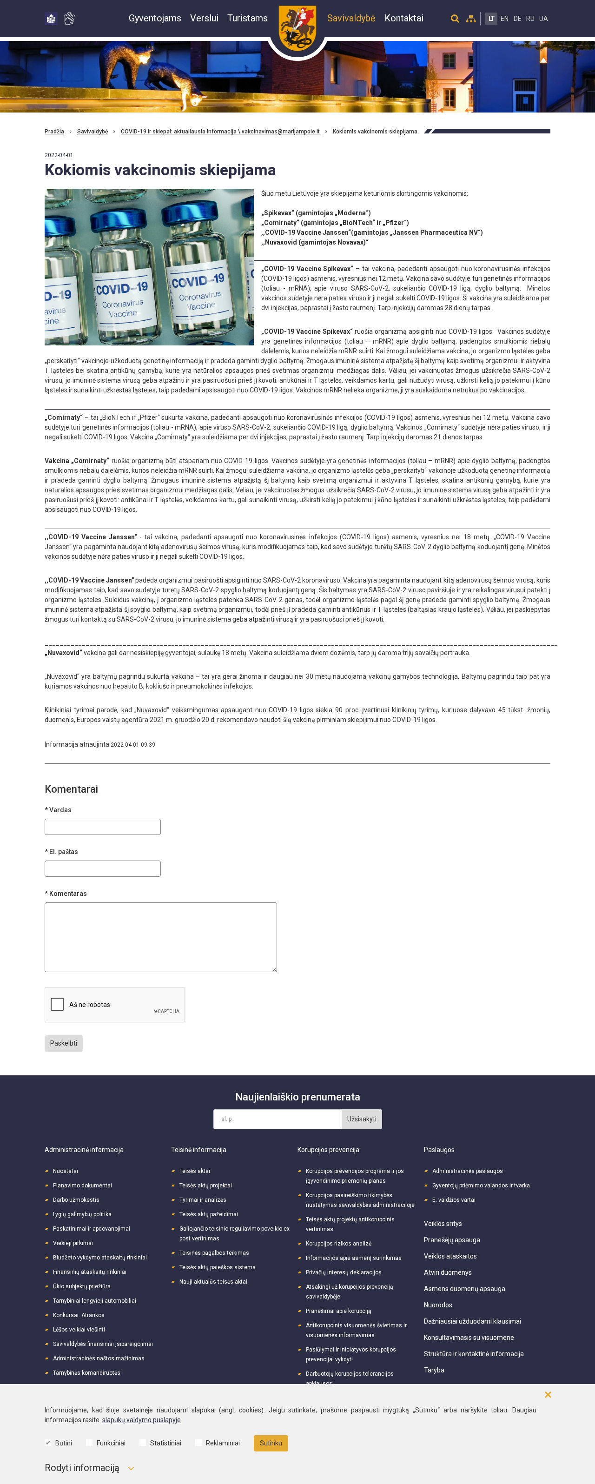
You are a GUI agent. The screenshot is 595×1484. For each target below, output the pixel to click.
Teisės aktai (194, 1171)
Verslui (204, 18)
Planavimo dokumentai (82, 1185)
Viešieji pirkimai (73, 1243)
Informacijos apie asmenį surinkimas (354, 1258)
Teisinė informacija (198, 1149)
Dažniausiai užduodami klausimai (472, 1321)
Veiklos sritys (443, 1223)
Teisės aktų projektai (205, 1185)
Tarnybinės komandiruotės (86, 1373)
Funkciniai (111, 1443)
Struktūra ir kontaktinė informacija (474, 1354)
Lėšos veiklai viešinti (79, 1329)
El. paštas (63, 851)
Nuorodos (438, 1305)
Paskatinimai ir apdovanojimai (91, 1229)
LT (492, 18)
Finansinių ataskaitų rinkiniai (89, 1272)
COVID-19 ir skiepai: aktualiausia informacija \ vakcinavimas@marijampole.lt (221, 131)
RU (530, 18)
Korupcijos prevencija (328, 1149)
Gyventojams (155, 18)
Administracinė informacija (84, 1149)
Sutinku (271, 1443)
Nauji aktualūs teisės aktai (213, 1282)
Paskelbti (63, 1043)
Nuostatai (65, 1171)
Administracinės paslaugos (467, 1171)
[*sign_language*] (69, 18)
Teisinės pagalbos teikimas (214, 1253)
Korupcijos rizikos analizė (338, 1243)
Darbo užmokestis (76, 1200)
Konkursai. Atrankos (79, 1315)
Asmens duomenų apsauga (464, 1288)
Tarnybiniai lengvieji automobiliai (94, 1301)
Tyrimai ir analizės (202, 1200)
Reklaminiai (223, 1443)
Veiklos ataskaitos (450, 1256)
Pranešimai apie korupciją (338, 1311)
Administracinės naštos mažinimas (99, 1358)
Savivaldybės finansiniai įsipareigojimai (103, 1344)
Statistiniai (165, 1443)
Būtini (63, 1443)
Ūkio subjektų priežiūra (82, 1286)
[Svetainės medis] (471, 18)
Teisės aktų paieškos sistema (217, 1267)
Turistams (247, 18)
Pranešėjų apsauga (452, 1240)
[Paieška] (455, 18)
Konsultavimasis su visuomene (469, 1337)
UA (543, 18)
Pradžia (54, 131)
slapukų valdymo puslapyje (141, 1420)
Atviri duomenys (448, 1272)
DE (518, 18)
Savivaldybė (351, 18)
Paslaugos (439, 1149)
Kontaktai (403, 18)
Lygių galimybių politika (82, 1214)
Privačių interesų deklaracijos (344, 1272)
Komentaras (68, 893)
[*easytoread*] (51, 18)
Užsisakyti (362, 1119)
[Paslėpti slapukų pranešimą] (548, 1395)
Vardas (60, 810)
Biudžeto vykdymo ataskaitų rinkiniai (100, 1257)
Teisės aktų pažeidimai (208, 1214)
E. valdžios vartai (454, 1200)
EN (505, 18)
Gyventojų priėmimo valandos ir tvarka (481, 1185)
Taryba (434, 1370)
